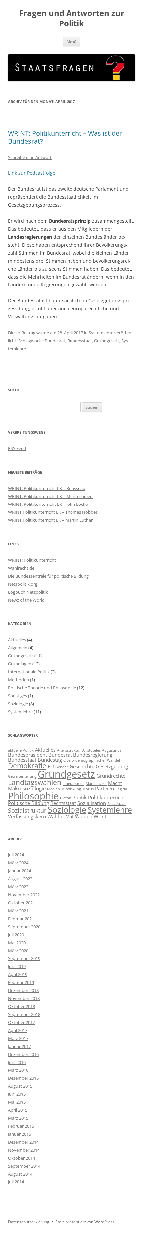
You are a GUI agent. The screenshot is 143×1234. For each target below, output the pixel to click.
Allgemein (17, 648)
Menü (71, 41)
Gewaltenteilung (22, 776)
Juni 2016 (17, 1062)
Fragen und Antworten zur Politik (71, 18)
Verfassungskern (27, 816)
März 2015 (18, 1118)
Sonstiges (17, 696)
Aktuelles (17, 640)
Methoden (18, 680)
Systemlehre (101, 333)
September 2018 (24, 1014)
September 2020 (24, 927)
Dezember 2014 (23, 1142)
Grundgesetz (106, 341)
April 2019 (17, 974)
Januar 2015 (19, 1134)
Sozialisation (91, 803)
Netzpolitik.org (22, 584)
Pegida (121, 789)
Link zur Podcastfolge (31, 173)
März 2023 (18, 887)
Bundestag (50, 759)
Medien (53, 789)
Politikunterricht (106, 797)
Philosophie (33, 795)
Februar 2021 (21, 919)
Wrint (100, 816)
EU (51, 766)
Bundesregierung (92, 754)
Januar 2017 (19, 1046)
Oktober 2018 (21, 1006)
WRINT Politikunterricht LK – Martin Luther (50, 520)
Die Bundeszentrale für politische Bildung (48, 576)
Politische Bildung (28, 803)
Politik (79, 797)
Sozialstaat (116, 803)
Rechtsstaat (63, 803)
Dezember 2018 (23, 990)
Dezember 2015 (23, 1078)
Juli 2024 (16, 855)
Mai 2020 (17, 943)
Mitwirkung (71, 789)
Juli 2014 (16, 1182)
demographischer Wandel (97, 760)
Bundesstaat (79, 341)
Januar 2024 (19, 871)
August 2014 (20, 1174)
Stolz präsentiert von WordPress (85, 1222)
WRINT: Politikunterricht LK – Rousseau (46, 488)
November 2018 (24, 998)
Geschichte (82, 766)
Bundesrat (55, 341)
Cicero (68, 760)
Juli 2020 (16, 935)
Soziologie (18, 704)
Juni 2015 (17, 1094)
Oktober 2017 (21, 1022)
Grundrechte (110, 775)
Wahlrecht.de (21, 568)
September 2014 (24, 1166)
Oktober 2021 (21, 903)
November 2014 (24, 1150)
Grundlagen (19, 664)
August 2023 (20, 879)
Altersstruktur (69, 750)
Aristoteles (91, 750)
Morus (88, 789)
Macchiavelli (96, 783)
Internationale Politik (29, 672)
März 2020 (18, 951)
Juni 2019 (17, 966)
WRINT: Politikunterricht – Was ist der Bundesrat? (65, 137)
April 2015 (17, 1110)
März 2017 (18, 1038)
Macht (115, 783)
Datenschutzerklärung (28, 1222)
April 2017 (17, 1030)
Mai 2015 (17, 1102)
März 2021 (18, 911)
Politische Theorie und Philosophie (42, 688)
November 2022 (24, 895)
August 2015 (20, 1086)
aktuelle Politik (21, 750)
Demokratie (27, 765)
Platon (65, 798)
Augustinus (111, 750)
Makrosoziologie (27, 788)
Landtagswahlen (34, 782)
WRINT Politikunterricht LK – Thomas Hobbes (53, 512)
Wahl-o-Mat (60, 816)
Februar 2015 (21, 1126)
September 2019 (24, 958)
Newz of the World (26, 600)
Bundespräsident (27, 754)
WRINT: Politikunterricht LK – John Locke (48, 504)
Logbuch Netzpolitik (28, 592)
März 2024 (18, 863)
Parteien (104, 788)
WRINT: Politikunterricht (32, 560)
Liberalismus (73, 783)
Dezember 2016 (23, 1054)
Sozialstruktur (27, 810)
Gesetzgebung (112, 766)
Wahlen (83, 816)
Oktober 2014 (21, 1158)
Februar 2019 (21, 982)
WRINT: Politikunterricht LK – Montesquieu (50, 496)
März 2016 (18, 1070)
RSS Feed (17, 448)
